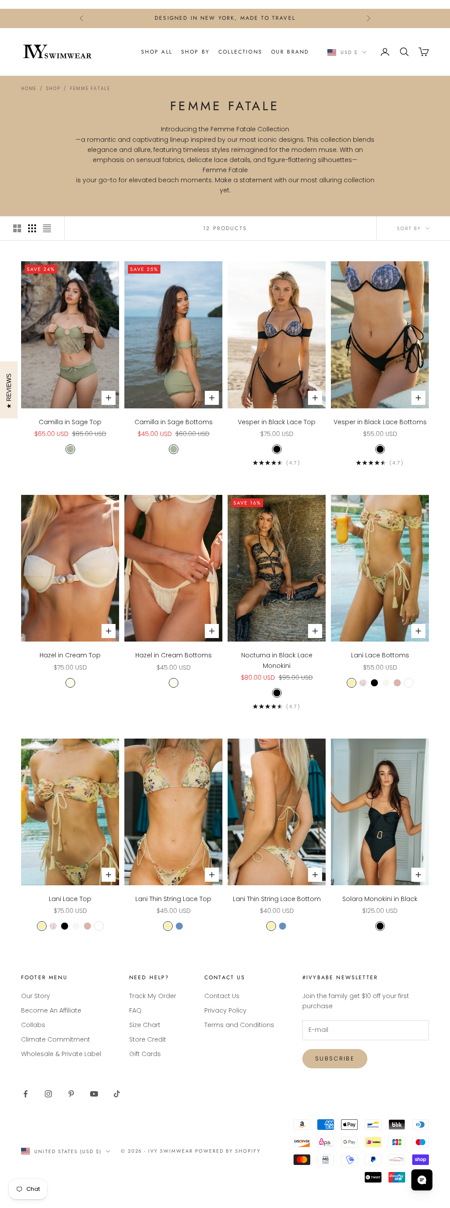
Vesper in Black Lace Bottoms (380, 422)
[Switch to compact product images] (47, 228)
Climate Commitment (55, 1039)
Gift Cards (145, 1053)
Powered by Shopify (228, 1150)
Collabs (33, 1024)
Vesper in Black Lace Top (277, 422)
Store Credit (147, 1039)
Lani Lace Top (70, 898)
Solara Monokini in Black (379, 898)
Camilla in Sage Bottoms (173, 422)
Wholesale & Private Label (61, 1053)
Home (28, 88)
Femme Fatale (90, 88)
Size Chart (144, 1024)
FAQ (135, 1010)
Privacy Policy (225, 1010)
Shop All (156, 52)
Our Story (35, 996)
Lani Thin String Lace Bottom (277, 898)
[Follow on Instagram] (48, 1093)
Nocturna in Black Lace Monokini (276, 660)
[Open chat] (421, 1179)
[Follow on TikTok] (116, 1093)
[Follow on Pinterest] (71, 1093)
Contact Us (222, 996)
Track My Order (152, 996)
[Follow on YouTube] (94, 1093)
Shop (53, 88)
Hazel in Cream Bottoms (173, 655)
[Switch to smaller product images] (32, 228)
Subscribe (335, 1058)
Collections (240, 52)
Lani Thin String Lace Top (173, 898)
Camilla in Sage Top (70, 422)
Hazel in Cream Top (70, 655)
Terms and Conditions (239, 1024)
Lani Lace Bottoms (380, 655)
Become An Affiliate (51, 1010)
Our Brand (290, 52)
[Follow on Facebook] (25, 1093)
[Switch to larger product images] (17, 228)
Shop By (195, 52)
